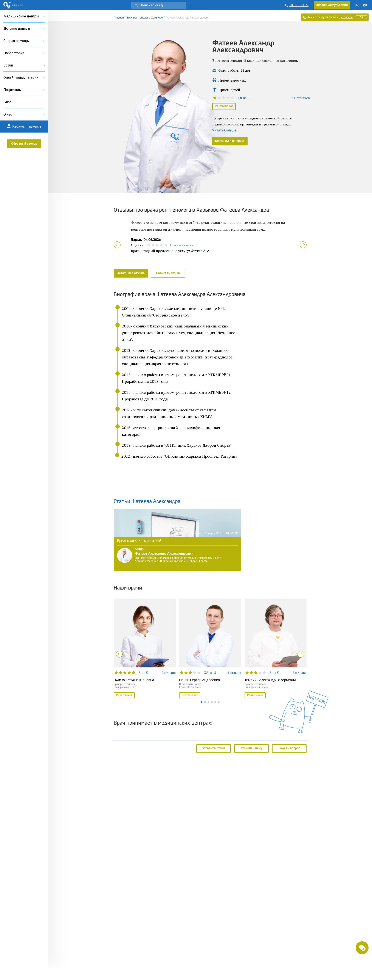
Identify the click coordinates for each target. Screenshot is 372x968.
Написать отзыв (168, 273)
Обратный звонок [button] (24, 143)
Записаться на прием (229, 140)
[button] (158, 5)
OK (361, 17)
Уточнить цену (251, 748)
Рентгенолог (224, 106)
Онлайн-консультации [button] (332, 5)
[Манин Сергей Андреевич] (210, 649)
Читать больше (224, 130)
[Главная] (13, 5)
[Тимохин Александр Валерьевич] (276, 649)
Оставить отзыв (213, 748)
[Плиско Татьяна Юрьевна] (145, 649)
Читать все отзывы (131, 273)
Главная (119, 17)
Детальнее (346, 17)
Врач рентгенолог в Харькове (145, 17)
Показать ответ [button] (182, 245)
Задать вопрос (289, 748)
